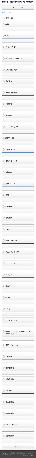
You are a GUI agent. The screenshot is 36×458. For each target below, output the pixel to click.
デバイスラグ (10, 47)
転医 (7, 36)
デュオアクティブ (12, 252)
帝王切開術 (9, 402)
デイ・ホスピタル (12, 127)
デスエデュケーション (13, 58)
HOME (3, 12)
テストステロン (11, 320)
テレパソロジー (11, 240)
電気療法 (8, 218)
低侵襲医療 (9, 436)
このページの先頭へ (29, 455)
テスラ (7, 309)
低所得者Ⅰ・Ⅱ (11, 161)
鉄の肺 (7, 286)
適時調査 (8, 104)
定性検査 (8, 391)
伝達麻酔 (8, 206)
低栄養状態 (9, 413)
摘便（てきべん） (12, 345)
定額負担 (8, 172)
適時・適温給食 (11, 93)
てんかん (8, 229)
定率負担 (8, 115)
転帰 (7, 24)
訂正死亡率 (9, 138)
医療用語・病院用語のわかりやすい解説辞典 (22, 453)
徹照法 (7, 297)
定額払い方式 (10, 184)
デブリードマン (11, 275)
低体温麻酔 (9, 379)
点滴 (7, 195)
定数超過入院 (10, 149)
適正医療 (8, 81)
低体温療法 (9, 368)
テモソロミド (10, 263)
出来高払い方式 (11, 70)
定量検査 (8, 356)
